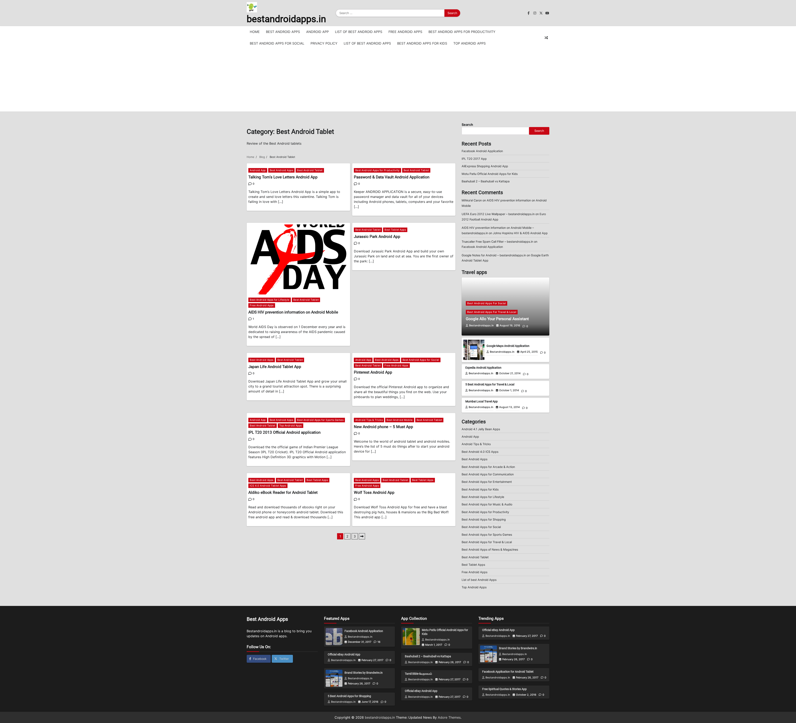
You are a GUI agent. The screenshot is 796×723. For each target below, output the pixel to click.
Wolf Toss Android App (374, 492)
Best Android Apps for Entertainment (487, 481)
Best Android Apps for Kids (422, 43)
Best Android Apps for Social (277, 43)
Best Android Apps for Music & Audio (487, 504)
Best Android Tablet (310, 170)
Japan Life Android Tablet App (274, 366)
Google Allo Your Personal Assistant (497, 318)
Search (467, 124)
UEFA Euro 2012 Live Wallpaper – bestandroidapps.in (498, 214)
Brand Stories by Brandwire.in (364, 672)
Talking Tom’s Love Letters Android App (283, 177)
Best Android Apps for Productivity (461, 32)
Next (362, 536)
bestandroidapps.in (286, 18)
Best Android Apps (283, 32)
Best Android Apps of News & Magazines (490, 549)
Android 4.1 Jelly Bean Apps (481, 429)
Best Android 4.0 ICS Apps (480, 451)
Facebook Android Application (482, 151)
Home (255, 32)
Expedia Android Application (483, 367)
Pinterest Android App (373, 372)
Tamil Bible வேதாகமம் (418, 673)
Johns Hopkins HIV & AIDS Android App (520, 233)
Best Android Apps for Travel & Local (491, 312)
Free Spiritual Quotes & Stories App (504, 689)
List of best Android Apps (358, 32)
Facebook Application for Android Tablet (508, 671)
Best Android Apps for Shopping (484, 519)
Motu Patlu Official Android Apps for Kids (490, 174)
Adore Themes (449, 717)
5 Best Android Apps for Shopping (349, 696)
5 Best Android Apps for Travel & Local (489, 384)
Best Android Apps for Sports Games (320, 419)
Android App (317, 32)
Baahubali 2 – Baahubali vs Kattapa (486, 181)
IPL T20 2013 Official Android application (284, 432)
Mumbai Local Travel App (481, 401)
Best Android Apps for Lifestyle (269, 299)
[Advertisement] (398, 80)
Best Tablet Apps (395, 229)
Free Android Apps (405, 32)
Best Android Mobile (400, 419)
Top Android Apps (469, 43)
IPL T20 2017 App (474, 158)
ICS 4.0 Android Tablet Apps (268, 485)
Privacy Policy (324, 43)
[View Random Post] (546, 38)
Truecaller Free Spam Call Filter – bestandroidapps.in (497, 241)
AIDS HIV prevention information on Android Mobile (293, 312)
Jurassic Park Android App (377, 236)
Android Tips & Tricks (369, 419)
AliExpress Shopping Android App (485, 166)
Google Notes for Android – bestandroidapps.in (494, 255)
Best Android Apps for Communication (488, 474)
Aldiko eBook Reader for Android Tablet (283, 492)
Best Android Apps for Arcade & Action (488, 467)
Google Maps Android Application (508, 346)
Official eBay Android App (344, 654)
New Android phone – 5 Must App (383, 426)
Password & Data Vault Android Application (391, 177)
